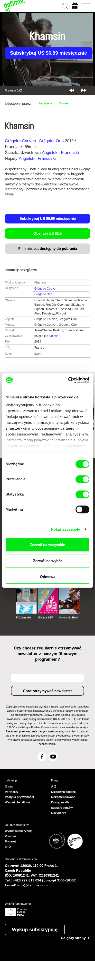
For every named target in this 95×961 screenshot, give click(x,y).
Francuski (70, 152)
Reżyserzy (58, 813)
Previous (72, 90)
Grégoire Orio (51, 141)
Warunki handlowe (17, 802)
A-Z (53, 786)
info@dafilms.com (32, 885)
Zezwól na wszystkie (47, 545)
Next (84, 90)
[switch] (82, 479)
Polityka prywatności (19, 797)
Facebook (45, 103)
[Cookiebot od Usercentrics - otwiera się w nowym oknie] (68, 380)
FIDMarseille (23, 617)
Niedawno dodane (63, 792)
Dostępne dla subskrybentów (62, 805)
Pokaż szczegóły (65, 529)
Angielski (50, 152)
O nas (9, 786)
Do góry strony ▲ (75, 938)
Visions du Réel (68, 617)
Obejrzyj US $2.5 (47, 233)
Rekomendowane (63, 797)
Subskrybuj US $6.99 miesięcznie (48, 53)
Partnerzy (12, 792)
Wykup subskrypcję (34, 929)
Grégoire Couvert (20, 141)
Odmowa (47, 577)
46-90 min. (52, 336)
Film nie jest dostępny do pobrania (47, 248)
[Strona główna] (15, 6)
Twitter (63, 103)
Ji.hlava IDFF (46, 617)
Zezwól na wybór (47, 561)
